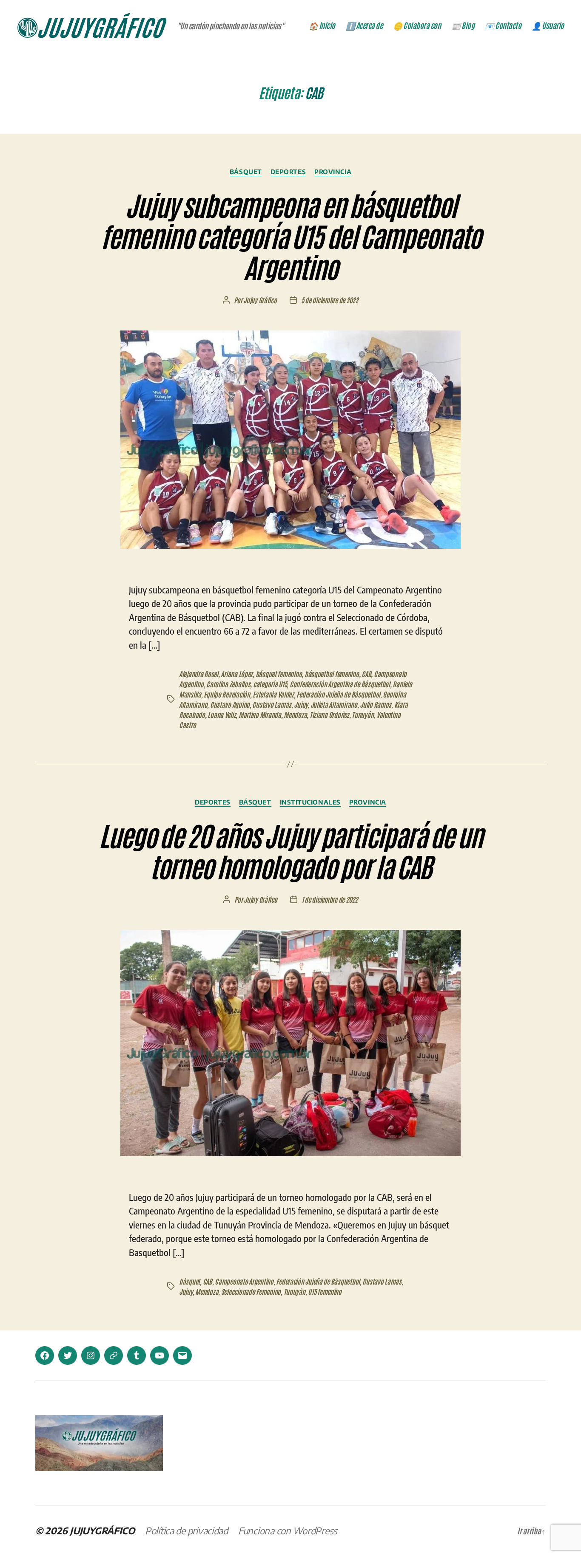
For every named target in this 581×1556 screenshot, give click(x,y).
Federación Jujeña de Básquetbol (338, 694)
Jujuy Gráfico (260, 300)
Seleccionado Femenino (251, 1291)
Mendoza (295, 714)
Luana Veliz (222, 714)
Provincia (332, 171)
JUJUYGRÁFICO (102, 1530)
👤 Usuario (548, 25)
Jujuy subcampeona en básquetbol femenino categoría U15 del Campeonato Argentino (290, 235)
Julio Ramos (375, 704)
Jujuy (301, 704)
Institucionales (310, 802)
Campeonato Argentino (244, 1281)
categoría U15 (270, 684)
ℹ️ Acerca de (364, 25)
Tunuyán (362, 714)
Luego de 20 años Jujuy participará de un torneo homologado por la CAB (290, 850)
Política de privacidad (186, 1530)
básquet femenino (279, 673)
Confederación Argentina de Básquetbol (340, 684)
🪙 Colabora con (417, 25)
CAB (366, 673)
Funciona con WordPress (287, 1530)
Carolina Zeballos (228, 684)
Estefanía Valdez (273, 694)
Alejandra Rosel (198, 673)
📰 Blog (462, 25)
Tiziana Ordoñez (329, 714)
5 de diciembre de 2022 (329, 300)
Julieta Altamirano (333, 704)
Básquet (246, 171)
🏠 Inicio (322, 25)
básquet (189, 1281)
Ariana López (237, 673)
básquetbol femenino (332, 673)
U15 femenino (325, 1291)
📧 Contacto (503, 25)
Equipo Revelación (227, 694)
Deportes (288, 171)
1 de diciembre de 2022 (330, 899)
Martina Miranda (260, 714)
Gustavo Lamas (271, 704)
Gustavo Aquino (230, 704)
